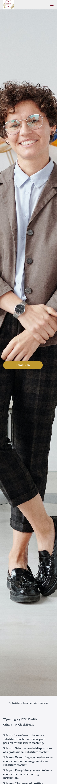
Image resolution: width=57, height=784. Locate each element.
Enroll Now (23, 365)
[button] (52, 4)
